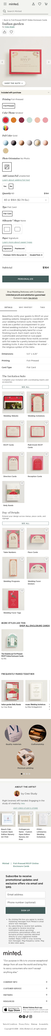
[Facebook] (20, 1016)
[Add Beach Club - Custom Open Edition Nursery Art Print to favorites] (13, 813)
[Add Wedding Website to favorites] (22, 393)
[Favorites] (39, 4)
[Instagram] (30, 1016)
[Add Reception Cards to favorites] (46, 454)
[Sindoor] (5, 120)
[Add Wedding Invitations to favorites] (46, 393)
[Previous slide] (2, 62)
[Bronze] (21, 142)
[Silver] (29, 142)
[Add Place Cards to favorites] (46, 530)
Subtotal (7, 267)
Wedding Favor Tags (12, 613)
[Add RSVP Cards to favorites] (22, 422)
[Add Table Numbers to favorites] (22, 530)
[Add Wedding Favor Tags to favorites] (22, 590)
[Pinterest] (24, 1016)
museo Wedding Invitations (35, 704)
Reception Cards (35, 476)
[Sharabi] (21, 120)
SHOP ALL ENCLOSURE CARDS (35, 625)
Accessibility (43, 1024)
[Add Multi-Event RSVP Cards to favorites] (46, 422)
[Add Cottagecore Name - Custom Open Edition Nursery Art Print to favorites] (31, 813)
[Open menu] (5, 4)
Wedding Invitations (36, 416)
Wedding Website (10, 416)
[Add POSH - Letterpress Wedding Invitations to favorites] (48, 813)
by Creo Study (6, 707)
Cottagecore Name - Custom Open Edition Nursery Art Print (25, 834)
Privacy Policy (24, 1024)
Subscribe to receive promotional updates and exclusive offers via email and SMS (24, 882)
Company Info (10, 982)
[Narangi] (13, 120)
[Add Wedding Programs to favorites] (22, 559)
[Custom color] (5, 128)
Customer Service (12, 988)
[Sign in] (33, 4)
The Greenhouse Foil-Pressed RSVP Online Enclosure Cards (12, 655)
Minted (5, 863)
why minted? (25, 307)
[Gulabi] (45, 120)
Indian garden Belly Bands (11, 704)
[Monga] (37, 120)
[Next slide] (48, 62)
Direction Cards (10, 476)
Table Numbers (9, 552)
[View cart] (46, 4)
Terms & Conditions (10, 1024)
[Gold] (37, 142)
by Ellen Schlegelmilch (33, 707)
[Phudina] (29, 120)
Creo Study (10, 27)
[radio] (8, 106)
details (8, 307)
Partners (7, 995)
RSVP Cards (8, 445)
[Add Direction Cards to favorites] (22, 454)
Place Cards (33, 552)
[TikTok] (27, 1016)
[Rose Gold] (45, 142)
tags (42, 307)
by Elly (3, 658)
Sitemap (34, 1024)
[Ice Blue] (5, 142)
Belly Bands (8, 505)
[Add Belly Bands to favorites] (22, 483)
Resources (8, 1001)
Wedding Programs (11, 581)
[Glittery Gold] (5, 150)
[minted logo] (14, 4)
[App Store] (12, 1009)
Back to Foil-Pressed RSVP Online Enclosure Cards (25, 20)
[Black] (13, 142)
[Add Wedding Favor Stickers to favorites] (46, 559)
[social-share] (4, 32)
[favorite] (11, 32)
